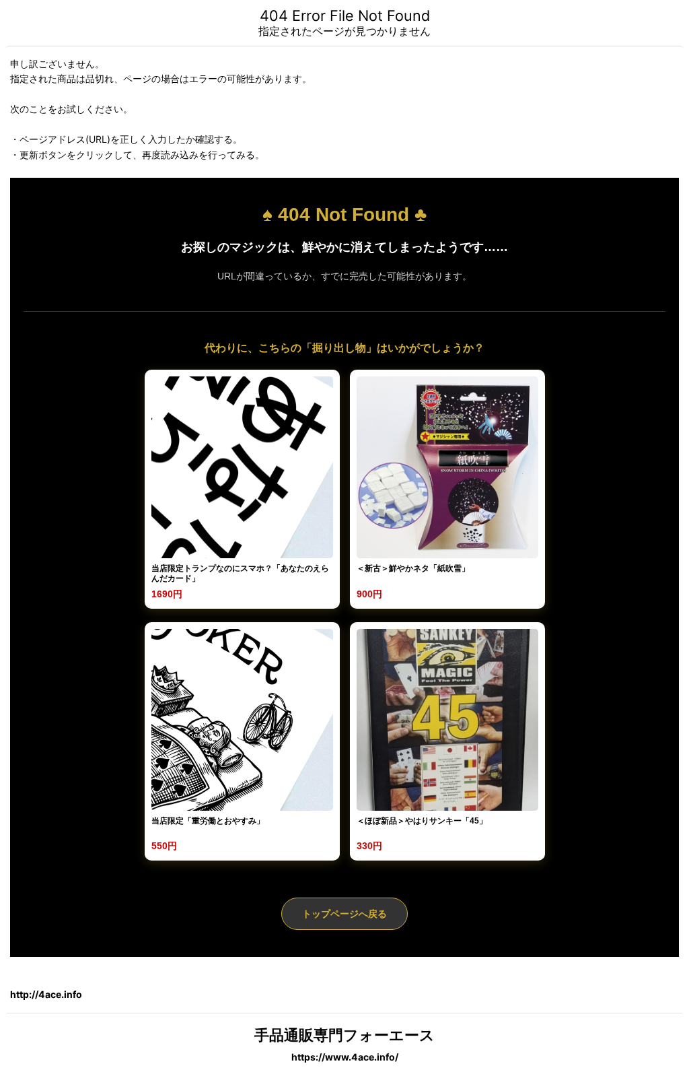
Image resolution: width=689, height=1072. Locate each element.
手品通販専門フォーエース (344, 1035)
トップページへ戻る (344, 913)
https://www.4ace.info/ (344, 1057)
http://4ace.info (46, 994)
